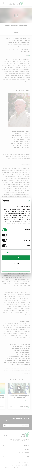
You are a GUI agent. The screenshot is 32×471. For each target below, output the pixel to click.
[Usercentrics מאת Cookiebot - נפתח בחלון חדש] (9, 200)
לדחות (16, 269)
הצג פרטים (7, 252)
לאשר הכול (16, 257)
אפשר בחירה (16, 263)
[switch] (5, 235)
